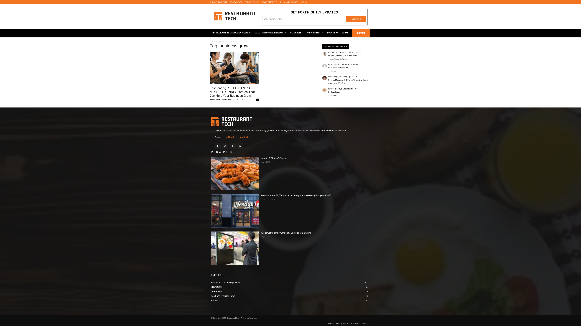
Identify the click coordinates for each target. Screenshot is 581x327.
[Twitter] (240, 146)
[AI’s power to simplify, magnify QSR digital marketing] (235, 248)
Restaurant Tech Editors (220, 100)
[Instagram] (225, 146)
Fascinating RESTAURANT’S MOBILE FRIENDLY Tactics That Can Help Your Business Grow (232, 91)
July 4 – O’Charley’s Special (274, 158)
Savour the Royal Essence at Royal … (343, 89)
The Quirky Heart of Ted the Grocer (346, 55)
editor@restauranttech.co (238, 137)
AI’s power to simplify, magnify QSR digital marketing (286, 233)
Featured (214, 83)
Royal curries (336, 92)
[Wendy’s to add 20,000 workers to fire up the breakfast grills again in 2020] (235, 211)
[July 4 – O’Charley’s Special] (235, 173)
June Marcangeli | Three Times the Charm (349, 80)
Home (212, 41)
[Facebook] (218, 146)
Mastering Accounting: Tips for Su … (343, 76)
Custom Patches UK (339, 68)
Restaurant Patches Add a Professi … (343, 64)
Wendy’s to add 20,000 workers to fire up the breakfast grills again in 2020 (296, 195)
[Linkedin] (232, 146)
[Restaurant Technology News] (234, 16)
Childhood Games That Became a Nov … (345, 52)
